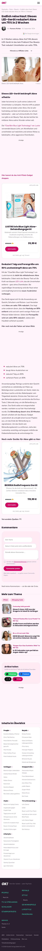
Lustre (37, 125)
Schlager (7, 767)
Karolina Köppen (9, 787)
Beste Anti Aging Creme (11, 804)
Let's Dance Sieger (27, 820)
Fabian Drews (8, 780)
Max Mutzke (7, 750)
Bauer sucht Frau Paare (29, 811)
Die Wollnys (26, 829)
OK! (4, 3)
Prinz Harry (25, 746)
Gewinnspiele (29, 905)
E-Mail (19, 679)
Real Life (5, 897)
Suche (3, 927)
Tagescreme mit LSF (10, 814)
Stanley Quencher (9, 863)
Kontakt (36, 935)
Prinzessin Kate (26, 737)
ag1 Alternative (8, 866)
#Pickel (5, 600)
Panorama (27, 914)
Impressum (29, 935)
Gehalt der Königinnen (29, 762)
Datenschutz (20, 935)
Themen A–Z (6, 924)
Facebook (26, 674)
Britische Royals (27, 759)
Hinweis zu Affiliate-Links (19, 51)
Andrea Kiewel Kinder (10, 774)
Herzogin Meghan (27, 750)
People (6, 730)
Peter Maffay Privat (10, 753)
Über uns (24, 939)
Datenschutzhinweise (20, 562)
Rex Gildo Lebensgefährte (12, 794)
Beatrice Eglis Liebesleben (12, 770)
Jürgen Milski (26, 790)
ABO (3, 935)
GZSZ (23, 808)
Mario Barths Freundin (10, 741)
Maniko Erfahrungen (10, 829)
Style (11, 9)
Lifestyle (7, 834)
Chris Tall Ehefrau (9, 737)
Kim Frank (25, 796)
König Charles (26, 734)
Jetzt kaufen (12, 249)
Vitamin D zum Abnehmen (12, 859)
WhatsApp (12, 674)
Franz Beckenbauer (28, 776)
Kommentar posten (13, 568)
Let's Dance (25, 804)
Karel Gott (7, 784)
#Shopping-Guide (17, 600)
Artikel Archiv (10, 935)
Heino (5, 777)
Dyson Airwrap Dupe (10, 826)
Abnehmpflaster (9, 838)
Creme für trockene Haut (11, 823)
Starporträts (27, 767)
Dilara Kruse (25, 793)
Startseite (5, 9)
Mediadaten (5, 939)
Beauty (16, 9)
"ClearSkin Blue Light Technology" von (20, 125)
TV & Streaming (28, 801)
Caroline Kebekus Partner (11, 734)
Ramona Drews (8, 790)
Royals (24, 730)
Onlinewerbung (15, 939)
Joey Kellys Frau (27, 783)
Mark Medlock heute (10, 756)
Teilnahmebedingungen (9, 943)
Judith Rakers (26, 786)
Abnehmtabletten (9, 844)
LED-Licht (19, 281)
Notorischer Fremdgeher (11, 841)
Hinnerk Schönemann (28, 780)
